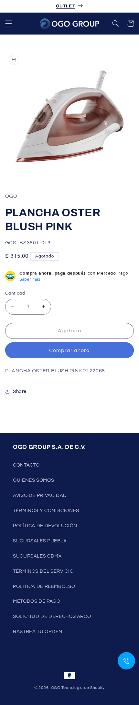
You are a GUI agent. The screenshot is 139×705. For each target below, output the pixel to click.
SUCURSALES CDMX (37, 556)
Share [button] (20, 391)
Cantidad (15, 293)
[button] (8, 23)
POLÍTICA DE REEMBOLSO (44, 586)
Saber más (29, 279)
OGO (55, 688)
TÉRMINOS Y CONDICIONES (46, 510)
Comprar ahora (69, 350)
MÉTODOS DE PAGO (36, 601)
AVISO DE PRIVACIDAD (40, 495)
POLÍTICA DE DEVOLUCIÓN (45, 525)
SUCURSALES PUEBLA (40, 541)
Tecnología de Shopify (83, 688)
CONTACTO (26, 465)
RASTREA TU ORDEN (37, 631)
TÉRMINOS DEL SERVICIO (43, 571)
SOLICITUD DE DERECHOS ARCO (52, 616)
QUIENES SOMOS (33, 480)
